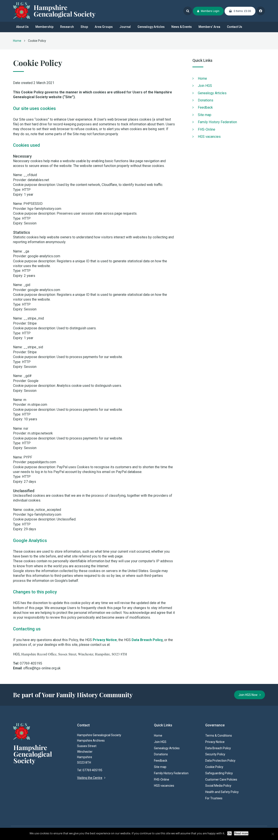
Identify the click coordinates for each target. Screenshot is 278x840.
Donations (205, 100)
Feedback (205, 107)
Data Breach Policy (147, 640)
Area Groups (104, 27)
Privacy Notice (105, 640)
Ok (229, 833)
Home (17, 40)
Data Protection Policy (220, 760)
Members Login (209, 11)
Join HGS (205, 86)
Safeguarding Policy (219, 773)
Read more (241, 833)
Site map (204, 115)
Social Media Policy (218, 785)
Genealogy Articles (151, 27)
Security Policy (215, 754)
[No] (272, 834)
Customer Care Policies (221, 779)
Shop (84, 27)
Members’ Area (209, 27)
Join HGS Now (249, 695)
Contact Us (234, 27)
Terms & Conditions (218, 735)
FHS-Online (206, 129)
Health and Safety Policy (222, 792)
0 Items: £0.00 (242, 11)
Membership (44, 27)
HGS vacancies (209, 137)
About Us (22, 27)
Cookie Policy (214, 767)
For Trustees (213, 798)
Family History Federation (217, 122)
